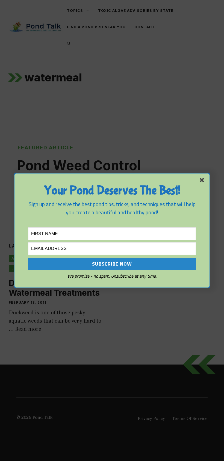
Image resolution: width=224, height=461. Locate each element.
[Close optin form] (203, 181)
